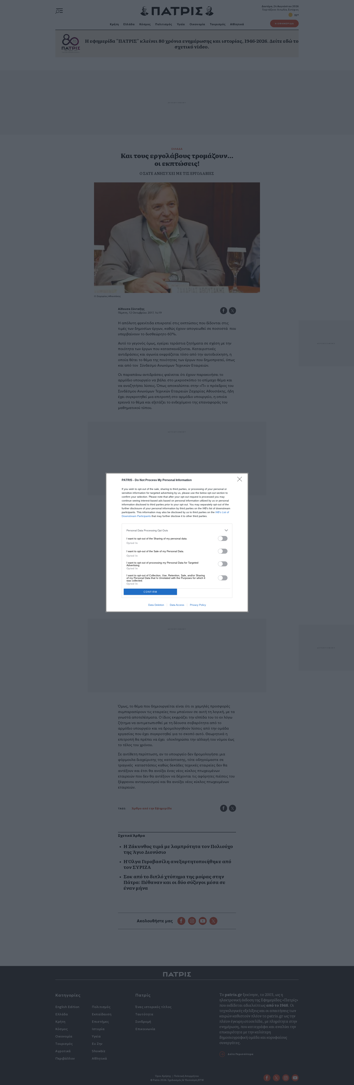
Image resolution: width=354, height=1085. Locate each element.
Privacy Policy (198, 604)
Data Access (177, 604)
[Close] (240, 480)
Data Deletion (156, 604)
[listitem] (177, 530)
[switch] (223, 538)
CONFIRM (150, 591)
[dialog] (177, 542)
